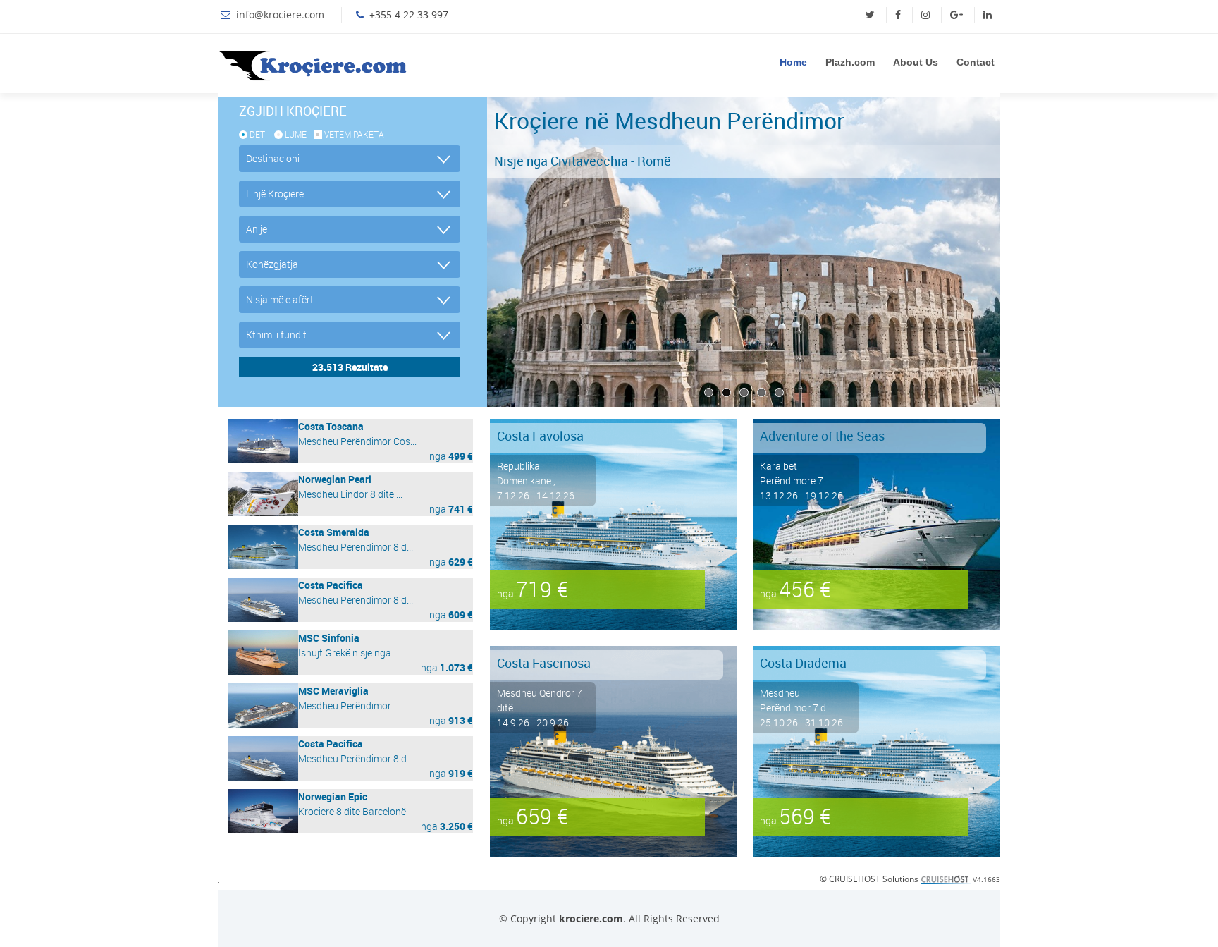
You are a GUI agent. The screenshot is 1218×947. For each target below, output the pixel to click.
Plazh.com (850, 62)
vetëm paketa (354, 134)
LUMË (296, 134)
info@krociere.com (280, 14)
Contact (975, 62)
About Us (915, 62)
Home (793, 62)
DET (257, 134)
